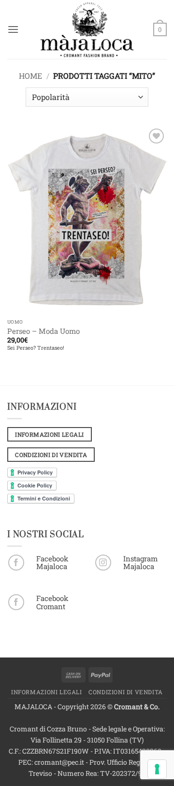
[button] (13, 29)
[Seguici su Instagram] (103, 563)
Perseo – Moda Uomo (43, 331)
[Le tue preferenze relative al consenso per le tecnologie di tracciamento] (157, 769)
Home (30, 76)
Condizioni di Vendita (125, 692)
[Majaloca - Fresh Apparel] (87, 29)
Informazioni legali (46, 692)
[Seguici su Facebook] (16, 563)
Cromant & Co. (137, 706)
